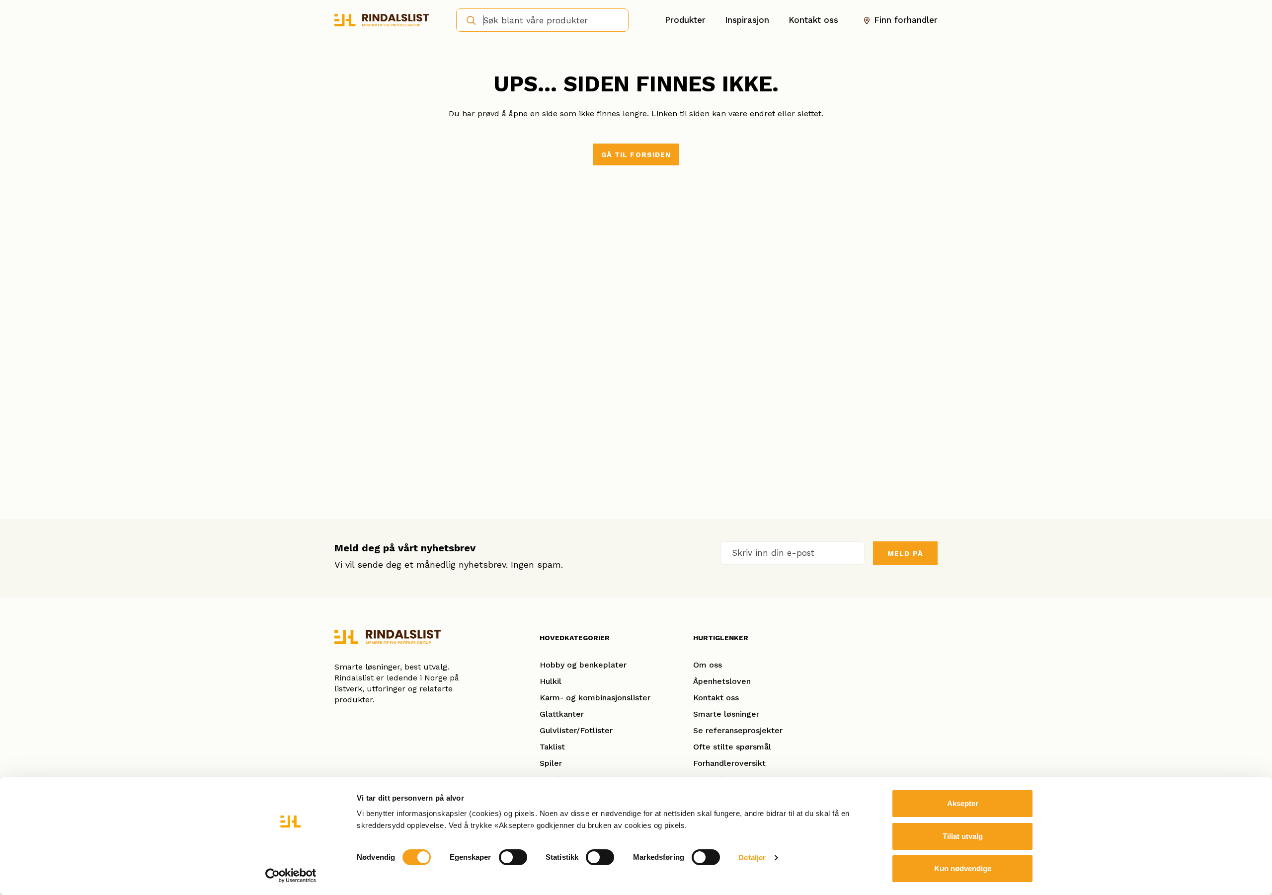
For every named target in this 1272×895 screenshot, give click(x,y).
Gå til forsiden (636, 154)
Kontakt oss (813, 20)
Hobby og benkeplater (583, 665)
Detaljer (752, 857)
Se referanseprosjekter (738, 730)
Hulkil (550, 681)
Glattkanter (562, 714)
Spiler (551, 763)
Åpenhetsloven (722, 681)
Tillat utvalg (963, 836)
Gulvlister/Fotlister (576, 730)
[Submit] (467, 19)
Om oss (707, 665)
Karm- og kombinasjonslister (595, 697)
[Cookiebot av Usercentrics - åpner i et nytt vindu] (290, 875)
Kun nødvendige (962, 868)
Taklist (552, 746)
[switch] (513, 857)
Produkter (685, 20)
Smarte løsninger (726, 714)
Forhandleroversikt (729, 763)
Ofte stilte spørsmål (732, 746)
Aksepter (962, 803)
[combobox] (542, 20)
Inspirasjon (747, 20)
